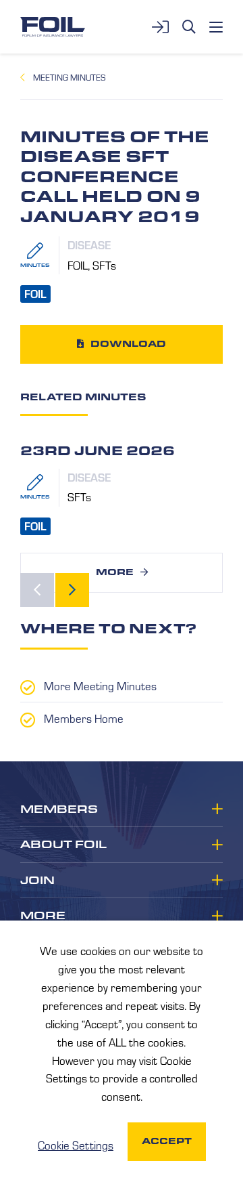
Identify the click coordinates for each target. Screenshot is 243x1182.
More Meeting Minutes (100, 685)
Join (37, 880)
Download (128, 343)
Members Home (84, 718)
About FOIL (63, 844)
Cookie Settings (75, 1145)
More (115, 572)
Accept (167, 1141)
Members (59, 809)
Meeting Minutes (69, 77)
